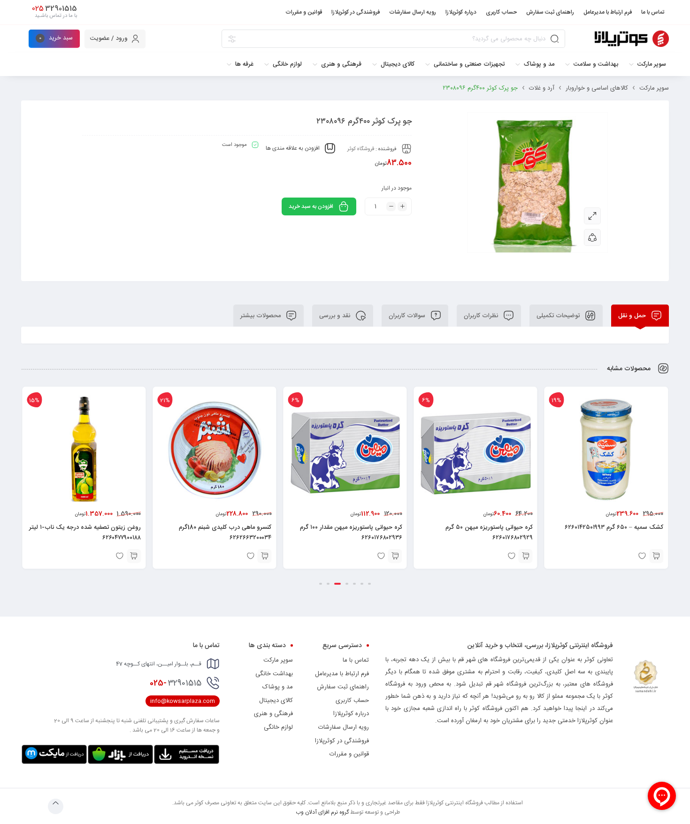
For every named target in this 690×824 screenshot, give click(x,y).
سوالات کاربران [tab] (408, 316)
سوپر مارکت (654, 88)
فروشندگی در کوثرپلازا (342, 741)
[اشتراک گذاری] (592, 237)
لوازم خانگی (278, 727)
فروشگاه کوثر (360, 149)
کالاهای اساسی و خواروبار (597, 88)
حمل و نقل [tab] (633, 316)
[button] (554, 556)
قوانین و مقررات (349, 754)
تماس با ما (356, 660)
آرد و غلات (541, 88)
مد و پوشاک (277, 687)
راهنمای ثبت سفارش (343, 687)
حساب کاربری (352, 700)
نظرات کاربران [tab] (482, 316)
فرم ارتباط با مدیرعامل (342, 674)
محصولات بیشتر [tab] (261, 316)
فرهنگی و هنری (273, 714)
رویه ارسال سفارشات (343, 727)
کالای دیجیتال (276, 700)
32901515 (175, 683)
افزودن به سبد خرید (311, 206)
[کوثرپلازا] (632, 39)
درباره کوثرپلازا (351, 714)
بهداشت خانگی (274, 674)
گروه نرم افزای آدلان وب (322, 812)
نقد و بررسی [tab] (335, 316)
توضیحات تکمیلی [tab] (559, 316)
